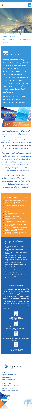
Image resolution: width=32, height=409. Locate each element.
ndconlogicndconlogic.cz (11, 379)
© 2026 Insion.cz (27, 401)
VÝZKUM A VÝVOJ (5, 42)
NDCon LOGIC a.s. (6, 372)
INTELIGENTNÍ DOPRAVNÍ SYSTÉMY (9, 39)
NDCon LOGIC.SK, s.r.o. (7, 383)
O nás (12, 400)
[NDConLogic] (8, 400)
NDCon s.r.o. (16, 71)
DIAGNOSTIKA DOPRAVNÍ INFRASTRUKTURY (11, 33)
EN (25, 5)
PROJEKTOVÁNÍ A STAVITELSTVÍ (8, 36)
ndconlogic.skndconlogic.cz (12, 390)
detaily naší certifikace (12, 381)
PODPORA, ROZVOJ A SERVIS (24, 39)
